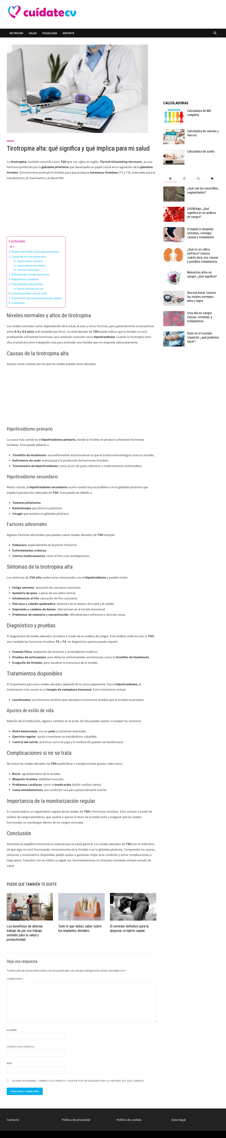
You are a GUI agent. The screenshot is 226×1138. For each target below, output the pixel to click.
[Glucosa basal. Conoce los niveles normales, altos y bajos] (174, 293)
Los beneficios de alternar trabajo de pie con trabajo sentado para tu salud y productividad (25, 933)
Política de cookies (129, 1120)
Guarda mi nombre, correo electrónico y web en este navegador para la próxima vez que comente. (78, 1080)
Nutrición (16, 33)
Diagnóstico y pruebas (24, 279)
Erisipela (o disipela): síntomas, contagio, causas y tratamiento (200, 233)
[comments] (198, 178)
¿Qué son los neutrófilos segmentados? (202, 190)
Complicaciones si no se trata (29, 293)
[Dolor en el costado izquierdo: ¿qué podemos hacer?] (174, 334)
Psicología (49, 33)
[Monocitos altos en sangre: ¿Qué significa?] (174, 273)
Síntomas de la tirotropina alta (30, 274)
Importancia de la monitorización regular (36, 298)
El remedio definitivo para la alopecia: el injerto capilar (129, 928)
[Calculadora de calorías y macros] (174, 132)
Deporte (68, 33)
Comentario (15, 978)
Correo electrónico (20, 1046)
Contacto (13, 1120)
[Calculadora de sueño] (174, 152)
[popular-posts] (170, 178)
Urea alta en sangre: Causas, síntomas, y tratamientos (199, 317)
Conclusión (18, 303)
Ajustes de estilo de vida (30, 288)
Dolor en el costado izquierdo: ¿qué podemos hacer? (203, 337)
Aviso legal (178, 1120)
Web (9, 1063)
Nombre (12, 1030)
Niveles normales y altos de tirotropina (35, 251)
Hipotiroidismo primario (30, 261)
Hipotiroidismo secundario (31, 265)
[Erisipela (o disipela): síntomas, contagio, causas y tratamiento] (174, 229)
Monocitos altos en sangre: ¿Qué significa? (202, 274)
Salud (33, 33)
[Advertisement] (143, 14)
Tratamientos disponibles (27, 284)
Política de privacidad (76, 1120)
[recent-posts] (184, 178)
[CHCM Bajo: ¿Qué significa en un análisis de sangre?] (174, 209)
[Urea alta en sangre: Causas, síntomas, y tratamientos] (174, 313)
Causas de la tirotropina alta (28, 256)
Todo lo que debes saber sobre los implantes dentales (80, 928)
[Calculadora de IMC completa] (174, 111)
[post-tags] (212, 178)
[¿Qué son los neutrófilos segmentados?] (174, 189)
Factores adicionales (28, 269)
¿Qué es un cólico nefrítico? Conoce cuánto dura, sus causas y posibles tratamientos (202, 255)
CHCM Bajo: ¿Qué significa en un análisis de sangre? (201, 213)
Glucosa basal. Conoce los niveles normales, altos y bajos (201, 297)
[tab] (170, 178)
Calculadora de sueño (201, 151)
